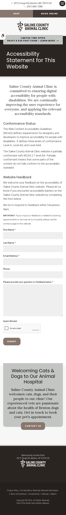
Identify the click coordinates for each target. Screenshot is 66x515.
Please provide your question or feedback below (28, 282)
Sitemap (45, 494)
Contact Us (33, 426)
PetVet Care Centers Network (37, 503)
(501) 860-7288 (34, 6)
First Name (9, 230)
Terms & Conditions (18, 494)
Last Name (9, 243)
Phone (6, 269)
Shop (16, 13)
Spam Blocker (10, 321)
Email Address (11, 256)
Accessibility (34, 494)
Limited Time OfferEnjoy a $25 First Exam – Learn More (31, 39)
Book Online (49, 13)
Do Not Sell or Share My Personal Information (39, 490)
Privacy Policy (13, 490)
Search (54, 494)
